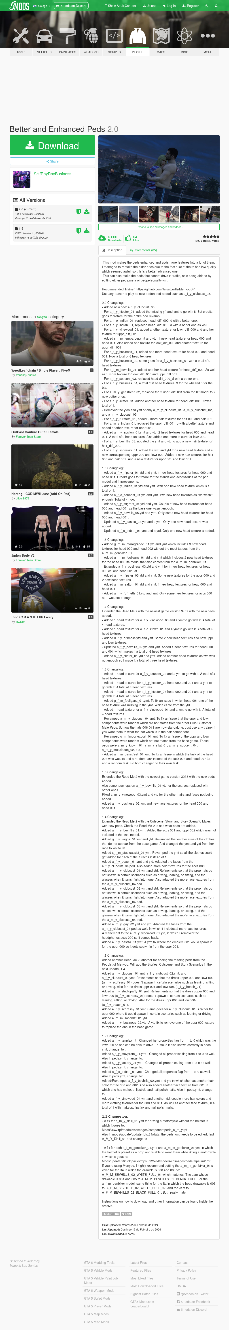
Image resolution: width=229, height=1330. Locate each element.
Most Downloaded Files (146, 1286)
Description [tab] (113, 250)
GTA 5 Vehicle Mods (98, 1270)
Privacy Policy (186, 1270)
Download (57, 145)
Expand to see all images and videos (159, 227)
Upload (151, 5)
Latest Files (138, 1262)
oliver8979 (22, 498)
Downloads (114, 240)
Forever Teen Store (28, 436)
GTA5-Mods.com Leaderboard (142, 1303)
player (42, 316)
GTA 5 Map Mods (96, 1314)
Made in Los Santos (24, 1265)
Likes (136, 240)
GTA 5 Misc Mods (96, 1321)
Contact (182, 1262)
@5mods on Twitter (194, 1294)
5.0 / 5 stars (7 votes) (207, 240)
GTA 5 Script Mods (97, 1298)
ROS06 (20, 622)
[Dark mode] (207, 5)
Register (192, 5)
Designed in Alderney (25, 1261)
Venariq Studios (26, 375)
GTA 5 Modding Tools (99, 1262)
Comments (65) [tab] (145, 250)
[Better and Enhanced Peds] (159, 169)
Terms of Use (186, 1278)
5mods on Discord (193, 1309)
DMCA (181, 1286)
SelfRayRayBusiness (52, 173)
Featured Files (140, 1270)
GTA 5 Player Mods (97, 1306)
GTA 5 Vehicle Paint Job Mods (101, 1280)
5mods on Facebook (195, 1301)
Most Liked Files (141, 1278)
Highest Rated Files (144, 1294)
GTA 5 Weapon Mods (99, 1290)
